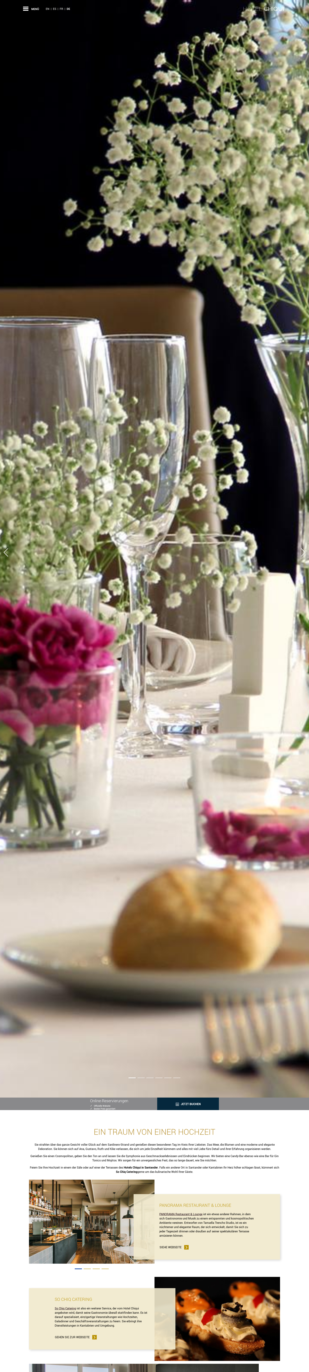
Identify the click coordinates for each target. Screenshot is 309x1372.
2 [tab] (87, 1269)
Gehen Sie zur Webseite (72, 1337)
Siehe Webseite (171, 1247)
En (47, 9)
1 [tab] (78, 1269)
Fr (61, 9)
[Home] (263, 9)
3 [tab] (96, 1269)
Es (54, 9)
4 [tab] (105, 1269)
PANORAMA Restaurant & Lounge (180, 1214)
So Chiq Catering (65, 1308)
